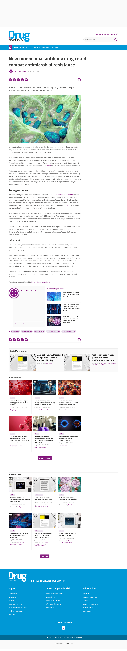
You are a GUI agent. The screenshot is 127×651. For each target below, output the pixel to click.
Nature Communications (40, 282)
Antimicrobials (15, 331)
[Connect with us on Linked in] (63, 628)
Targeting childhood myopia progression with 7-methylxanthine (68, 438)
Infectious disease (39, 331)
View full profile (20, 324)
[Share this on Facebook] (10, 80)
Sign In (113, 34)
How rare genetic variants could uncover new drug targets (71, 294)
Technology (13, 593)
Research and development (18, 607)
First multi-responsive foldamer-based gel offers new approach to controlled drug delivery (43, 439)
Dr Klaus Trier (63, 446)
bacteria (67, 205)
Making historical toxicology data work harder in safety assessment (19, 535)
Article (37, 398)
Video (12, 495)
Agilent (21, 507)
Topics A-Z (48, 637)
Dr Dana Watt (43, 410)
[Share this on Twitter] (14, 80)
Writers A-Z (58, 637)
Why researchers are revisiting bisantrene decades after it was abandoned (69, 403)
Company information (90, 597)
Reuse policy (50, 607)
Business (12, 614)
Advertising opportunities (54, 593)
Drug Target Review (20, 71)
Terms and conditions (90, 604)
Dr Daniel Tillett (68, 410)
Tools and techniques (16, 611)
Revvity (70, 505)
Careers (85, 600)
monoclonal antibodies (65, 194)
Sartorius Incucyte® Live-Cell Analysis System (104, 363)
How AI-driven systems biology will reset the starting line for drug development (44, 403)
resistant (47, 166)
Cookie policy (87, 611)
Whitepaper (39, 495)
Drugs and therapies (15, 604)
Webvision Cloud (68, 643)
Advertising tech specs (54, 600)
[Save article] (79, 80)
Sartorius (49, 363)
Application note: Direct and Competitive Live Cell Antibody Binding (50, 357)
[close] (80, 76)
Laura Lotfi (20, 543)
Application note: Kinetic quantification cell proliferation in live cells (103, 357)
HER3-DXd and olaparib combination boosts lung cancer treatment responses (71, 319)
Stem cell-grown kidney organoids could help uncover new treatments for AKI (71, 307)
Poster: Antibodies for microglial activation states (43, 499)
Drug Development (26, 331)
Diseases (12, 600)
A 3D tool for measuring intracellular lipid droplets (68, 499)
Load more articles (44, 458)
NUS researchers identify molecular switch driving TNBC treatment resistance (19, 438)
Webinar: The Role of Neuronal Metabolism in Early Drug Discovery (20, 500)
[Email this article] (26, 80)
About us (86, 593)
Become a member (102, 34)
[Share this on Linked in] (18, 80)
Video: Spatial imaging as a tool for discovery (68, 534)
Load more (45, 556)
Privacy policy (88, 607)
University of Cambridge (68, 331)
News (12, 398)
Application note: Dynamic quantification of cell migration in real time (43, 535)
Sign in (55, 76)
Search (115, 39)
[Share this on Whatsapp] (22, 80)
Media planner (51, 597)
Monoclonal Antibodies (53, 331)
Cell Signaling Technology (41, 505)
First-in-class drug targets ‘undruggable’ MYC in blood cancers (19, 403)
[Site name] (19, 41)
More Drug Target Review (55, 289)
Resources (12, 597)
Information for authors (54, 604)
